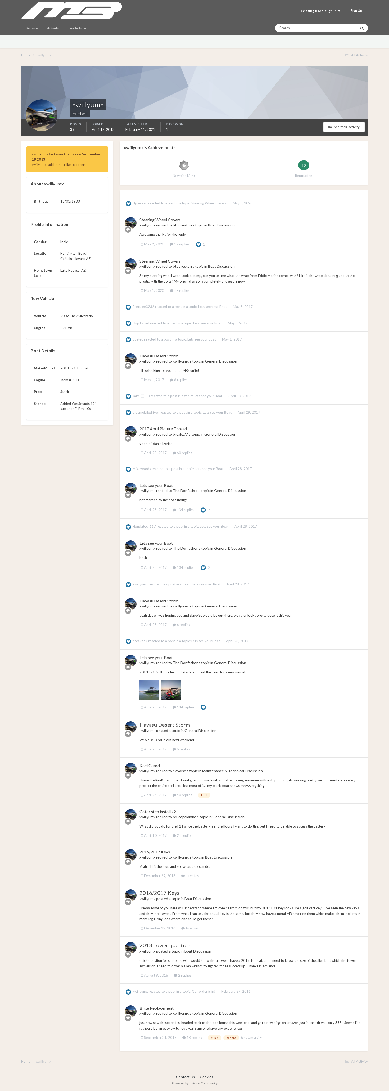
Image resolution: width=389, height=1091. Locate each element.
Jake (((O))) (141, 396)
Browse (32, 28)
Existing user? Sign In (319, 11)
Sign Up (356, 10)
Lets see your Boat (213, 307)
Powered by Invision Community (195, 1083)
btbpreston (182, 225)
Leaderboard (79, 28)
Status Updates (338, 28)
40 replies (184, 795)
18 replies (194, 1037)
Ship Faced (141, 323)
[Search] (362, 28)
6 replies (180, 380)
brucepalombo (184, 817)
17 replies (181, 244)
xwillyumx (147, 225)
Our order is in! (204, 991)
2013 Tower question (165, 945)
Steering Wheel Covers (209, 203)
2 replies (184, 975)
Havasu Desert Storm (158, 355)
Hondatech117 (144, 526)
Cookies (206, 1077)
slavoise (179, 770)
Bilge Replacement (156, 1007)
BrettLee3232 (143, 307)
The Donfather (185, 490)
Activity (53, 28)
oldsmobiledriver (146, 412)
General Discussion (221, 361)
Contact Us (185, 1077)
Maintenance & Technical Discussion (232, 770)
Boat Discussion (221, 225)
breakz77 (180, 434)
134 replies (185, 510)
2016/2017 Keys (154, 851)
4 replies (192, 876)
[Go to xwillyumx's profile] (131, 223)
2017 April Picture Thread (163, 428)
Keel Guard (149, 765)
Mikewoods (142, 469)
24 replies (184, 835)
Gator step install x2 (157, 811)
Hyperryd (140, 203)
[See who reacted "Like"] (198, 244)
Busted (138, 339)
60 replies (184, 453)
